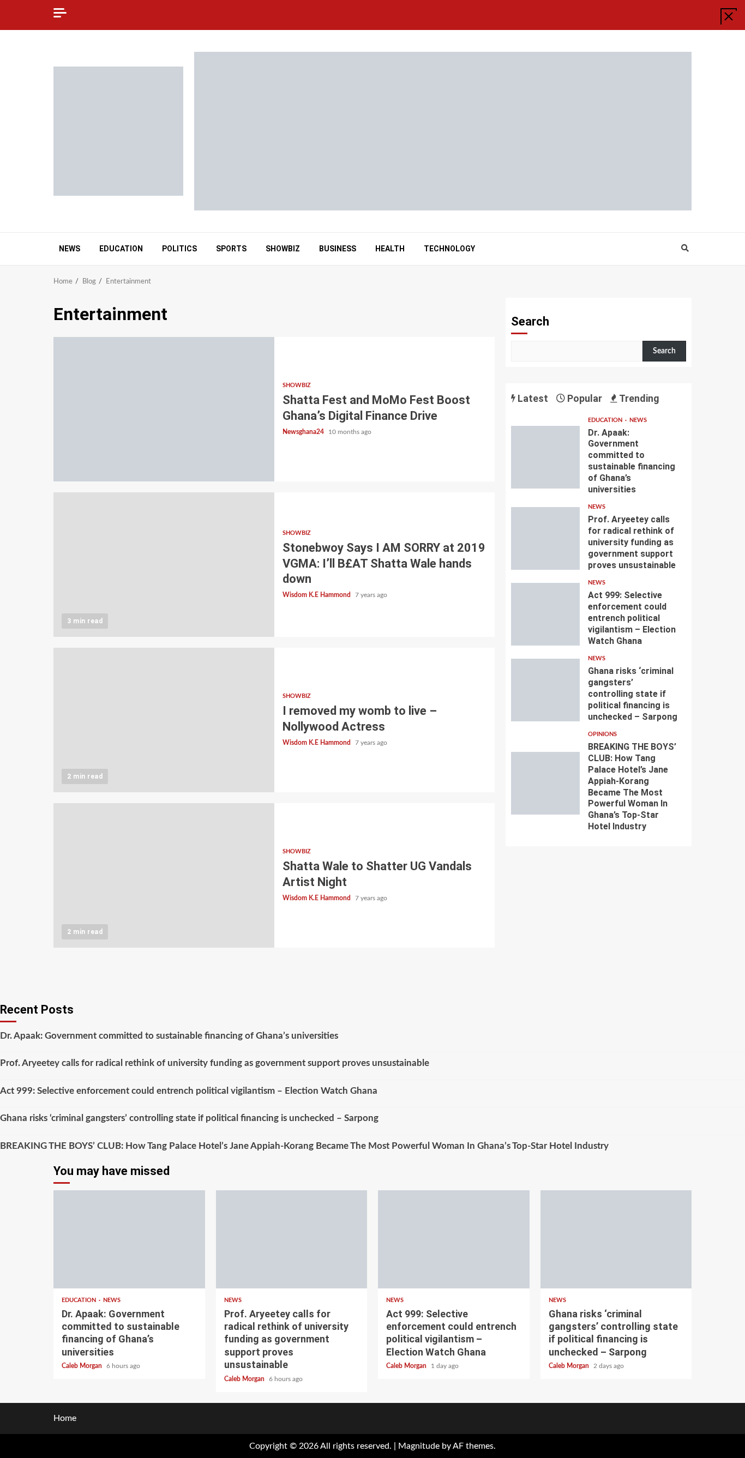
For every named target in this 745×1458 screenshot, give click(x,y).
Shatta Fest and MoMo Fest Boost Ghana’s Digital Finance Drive (163, 409)
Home (64, 1418)
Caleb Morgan (83, 1366)
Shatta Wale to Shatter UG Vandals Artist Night (163, 875)
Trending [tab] (638, 398)
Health (390, 248)
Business (337, 248)
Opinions (602, 734)
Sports (231, 248)
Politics (179, 248)
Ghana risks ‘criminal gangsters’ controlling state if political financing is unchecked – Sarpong (545, 690)
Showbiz (283, 248)
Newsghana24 (304, 432)
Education (121, 248)
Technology (449, 248)
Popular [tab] (583, 398)
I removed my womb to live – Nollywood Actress (163, 720)
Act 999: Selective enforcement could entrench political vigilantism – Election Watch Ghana (545, 614)
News (69, 248)
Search (530, 321)
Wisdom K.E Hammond (317, 595)
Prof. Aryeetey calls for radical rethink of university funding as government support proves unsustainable (545, 538)
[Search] (685, 248)
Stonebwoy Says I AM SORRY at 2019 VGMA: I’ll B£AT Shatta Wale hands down (163, 564)
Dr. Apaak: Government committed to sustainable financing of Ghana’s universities (545, 457)
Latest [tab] (531, 398)
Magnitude (419, 1446)
